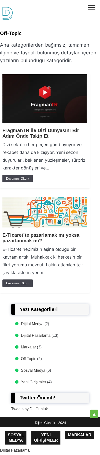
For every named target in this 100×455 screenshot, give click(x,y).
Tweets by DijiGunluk (29, 409)
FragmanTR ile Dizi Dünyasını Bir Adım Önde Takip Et (40, 133)
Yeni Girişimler (33, 382)
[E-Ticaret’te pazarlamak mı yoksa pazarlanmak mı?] (44, 226)
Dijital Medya (32, 324)
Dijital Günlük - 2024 (50, 423)
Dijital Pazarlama (35, 335)
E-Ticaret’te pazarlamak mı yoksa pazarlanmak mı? (40, 237)
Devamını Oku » (17, 178)
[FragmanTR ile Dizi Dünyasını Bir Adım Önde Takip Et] (44, 121)
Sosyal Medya (33, 370)
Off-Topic (28, 359)
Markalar (28, 347)
